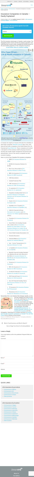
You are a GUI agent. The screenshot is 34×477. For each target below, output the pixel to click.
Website (3, 369)
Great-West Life (12, 148)
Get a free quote (8, 35)
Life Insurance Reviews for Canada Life (17, 230)
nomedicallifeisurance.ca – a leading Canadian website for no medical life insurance (23, 309)
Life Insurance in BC (9, 391)
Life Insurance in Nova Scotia (11, 393)
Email (2, 363)
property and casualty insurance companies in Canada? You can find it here (17, 314)
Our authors (16, 475)
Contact (31, 1)
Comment (3, 338)
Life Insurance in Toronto (10, 407)
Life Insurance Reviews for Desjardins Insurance (17, 194)
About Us (9, 1)
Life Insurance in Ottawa (10, 412)
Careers (15, 1)
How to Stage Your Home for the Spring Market (18, 326)
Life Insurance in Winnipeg (10, 408)
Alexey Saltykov (5, 20)
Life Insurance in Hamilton (10, 417)
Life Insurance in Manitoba (10, 419)
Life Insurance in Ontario (10, 394)
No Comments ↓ (14, 20)
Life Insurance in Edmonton (11, 410)
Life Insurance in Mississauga (11, 415)
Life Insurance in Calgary (10, 405)
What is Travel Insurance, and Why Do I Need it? (15, 323)
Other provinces (8, 396)
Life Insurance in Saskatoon (11, 413)
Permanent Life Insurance (14, 212)
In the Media (26, 1)
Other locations (8, 420)
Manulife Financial (17, 144)
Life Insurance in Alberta (10, 389)
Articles (20, 1)
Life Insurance (29, 19)
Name (3, 357)
